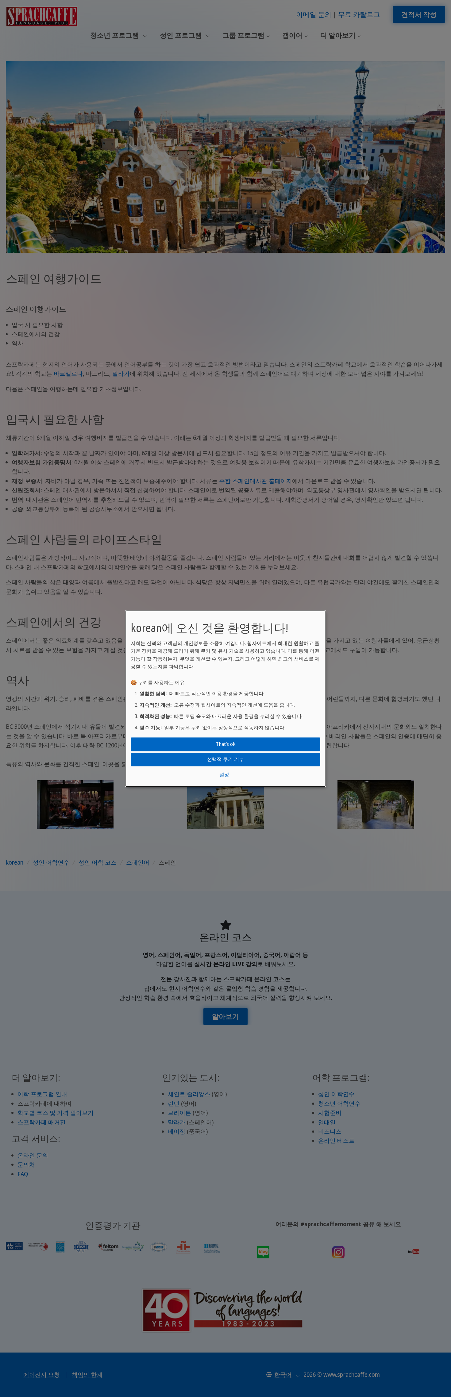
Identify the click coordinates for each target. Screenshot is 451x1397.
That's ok (226, 744)
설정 (224, 774)
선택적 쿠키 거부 (225, 759)
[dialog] (225, 698)
